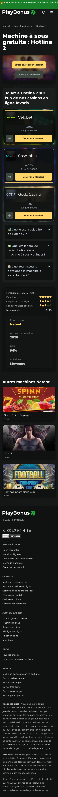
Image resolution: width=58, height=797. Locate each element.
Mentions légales (11, 554)
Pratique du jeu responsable (17, 558)
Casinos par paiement (14, 603)
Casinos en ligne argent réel (17, 590)
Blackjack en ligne (12, 631)
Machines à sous (23, 26)
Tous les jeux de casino (14, 618)
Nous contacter (10, 550)
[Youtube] (9, 530)
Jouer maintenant (33, 138)
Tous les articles (10, 654)
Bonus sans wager (12, 691)
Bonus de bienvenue (13, 678)
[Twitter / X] (14, 530)
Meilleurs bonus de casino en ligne (21, 674)
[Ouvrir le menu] (52, 12)
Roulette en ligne (11, 627)
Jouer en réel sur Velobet (29, 64)
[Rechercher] (43, 12)
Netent (15, 324)
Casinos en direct (11, 599)
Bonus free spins (11, 687)
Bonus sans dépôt (12, 682)
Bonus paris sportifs (13, 695)
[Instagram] (19, 530)
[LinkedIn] (29, 530)
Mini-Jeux (7, 640)
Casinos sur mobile (12, 595)
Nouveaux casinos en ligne (16, 586)
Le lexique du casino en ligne (17, 659)
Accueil (6, 26)
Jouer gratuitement (29, 74)
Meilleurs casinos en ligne (16, 582)
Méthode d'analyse (12, 563)
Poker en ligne (10, 635)
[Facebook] (4, 530)
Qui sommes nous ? (13, 567)
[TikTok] (24, 530)
